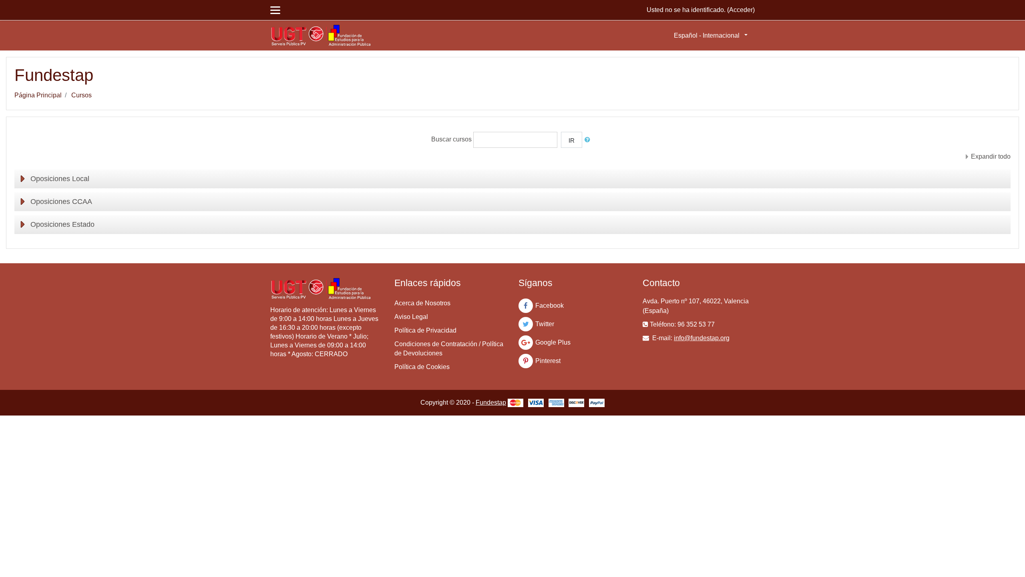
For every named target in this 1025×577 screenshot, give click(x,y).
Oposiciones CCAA (61, 202)
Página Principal (38, 95)
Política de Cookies (422, 366)
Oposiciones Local (59, 179)
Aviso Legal (411, 316)
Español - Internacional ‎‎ (708, 35)
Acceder (741, 9)
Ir (572, 140)
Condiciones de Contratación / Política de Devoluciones (448, 349)
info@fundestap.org (702, 338)
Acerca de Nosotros (422, 303)
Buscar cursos (451, 139)
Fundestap (491, 402)
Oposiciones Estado (62, 224)
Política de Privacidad (425, 330)
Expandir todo (991, 156)
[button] (589, 140)
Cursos (81, 95)
